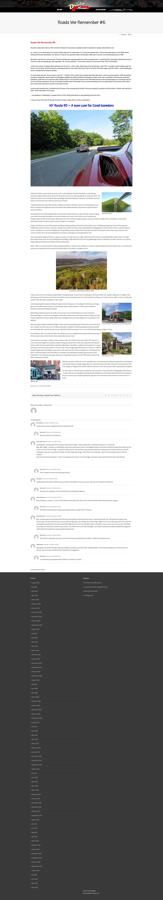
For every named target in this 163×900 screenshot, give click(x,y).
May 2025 (35, 642)
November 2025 (37, 616)
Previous (123, 34)
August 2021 (35, 820)
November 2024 (37, 667)
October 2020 (36, 862)
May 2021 (35, 832)
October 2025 (36, 621)
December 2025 (37, 612)
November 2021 (37, 807)
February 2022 (36, 794)
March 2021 (35, 841)
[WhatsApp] (117, 395)
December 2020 (37, 854)
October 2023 (36, 714)
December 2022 (37, 756)
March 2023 (35, 743)
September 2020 (37, 866)
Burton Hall (35, 386)
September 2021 (37, 815)
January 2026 (36, 608)
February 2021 (36, 845)
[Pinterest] (124, 395)
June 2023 (35, 731)
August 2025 (35, 629)
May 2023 (35, 735)
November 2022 (37, 760)
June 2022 (35, 777)
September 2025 (37, 625)
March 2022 (35, 790)
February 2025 (36, 655)
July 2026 (34, 587)
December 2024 (37, 663)
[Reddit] (111, 395)
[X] (108, 395)
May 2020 (35, 883)
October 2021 (36, 811)
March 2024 (35, 697)
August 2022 (35, 769)
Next (129, 34)
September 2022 (37, 765)
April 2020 (35, 887)
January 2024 (36, 705)
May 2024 (35, 693)
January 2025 (36, 659)
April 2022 (35, 786)
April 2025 (35, 646)
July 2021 (34, 824)
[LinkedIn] (115, 395)
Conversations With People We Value (95, 587)
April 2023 (35, 739)
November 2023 (37, 710)
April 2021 (35, 837)
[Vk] (127, 395)
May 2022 (35, 782)
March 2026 (35, 600)
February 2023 (36, 748)
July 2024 (34, 684)
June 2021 (35, 828)
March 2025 (35, 650)
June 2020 (35, 879)
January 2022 (36, 799)
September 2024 (37, 676)
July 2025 (34, 633)
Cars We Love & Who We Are (93, 583)
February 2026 (36, 604)
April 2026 (35, 595)
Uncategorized (88, 595)
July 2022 (34, 773)
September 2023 (37, 718)
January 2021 (36, 849)
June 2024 (35, 688)
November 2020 (37, 858)
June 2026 (35, 591)
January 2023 (36, 752)
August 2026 (35, 583)
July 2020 (34, 875)
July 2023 (34, 727)
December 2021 (37, 803)
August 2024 (35, 680)
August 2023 (35, 722)
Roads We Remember (91, 591)
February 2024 (36, 701)
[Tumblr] (120, 395)
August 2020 (35, 870)
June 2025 (35, 638)
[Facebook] (105, 395)
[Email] (130, 395)
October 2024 (36, 672)
